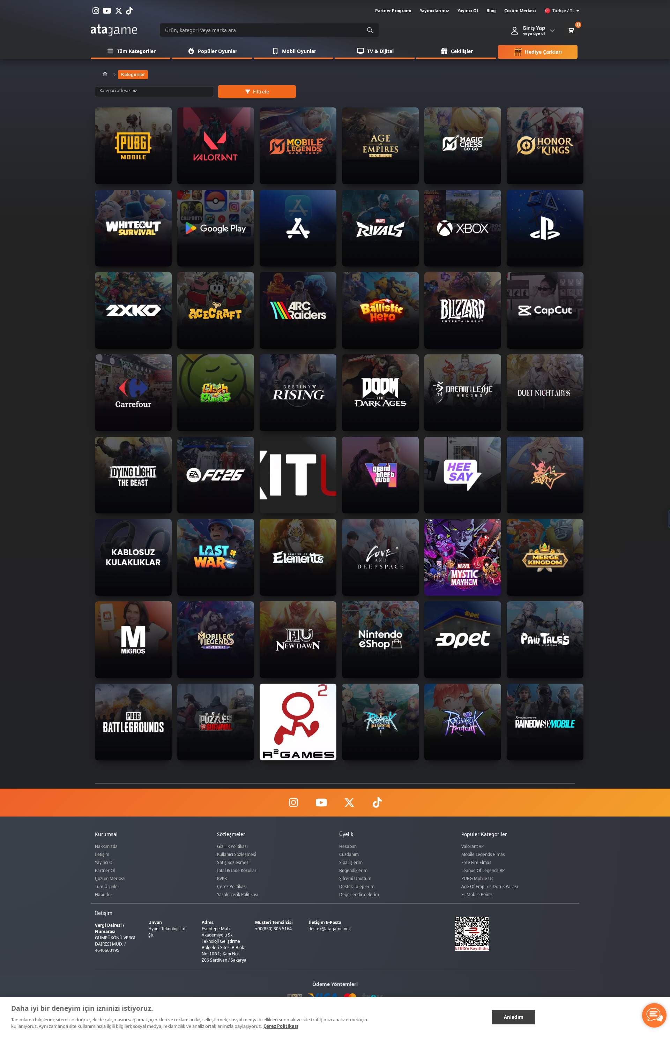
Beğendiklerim (353, 870)
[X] (349, 803)
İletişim (102, 854)
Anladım (513, 1017)
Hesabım (348, 846)
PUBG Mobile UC (477, 878)
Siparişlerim (351, 862)
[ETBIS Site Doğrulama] (511, 934)
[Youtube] (321, 803)
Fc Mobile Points (477, 894)
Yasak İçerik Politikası (237, 894)
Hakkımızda (106, 846)
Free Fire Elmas (476, 862)
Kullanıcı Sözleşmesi (236, 854)
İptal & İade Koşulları (237, 870)
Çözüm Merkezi (110, 878)
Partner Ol (105, 870)
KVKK (222, 878)
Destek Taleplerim (356, 886)
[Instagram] (293, 803)
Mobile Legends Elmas (483, 854)
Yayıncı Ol (104, 862)
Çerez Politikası (232, 886)
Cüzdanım (349, 854)
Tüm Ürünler (107, 886)
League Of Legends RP (483, 870)
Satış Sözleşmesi (233, 862)
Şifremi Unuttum (355, 878)
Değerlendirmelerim (359, 894)
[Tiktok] (377, 803)
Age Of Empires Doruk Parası (489, 886)
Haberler (103, 894)
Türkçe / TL (563, 11)
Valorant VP (472, 846)
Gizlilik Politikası (232, 846)
